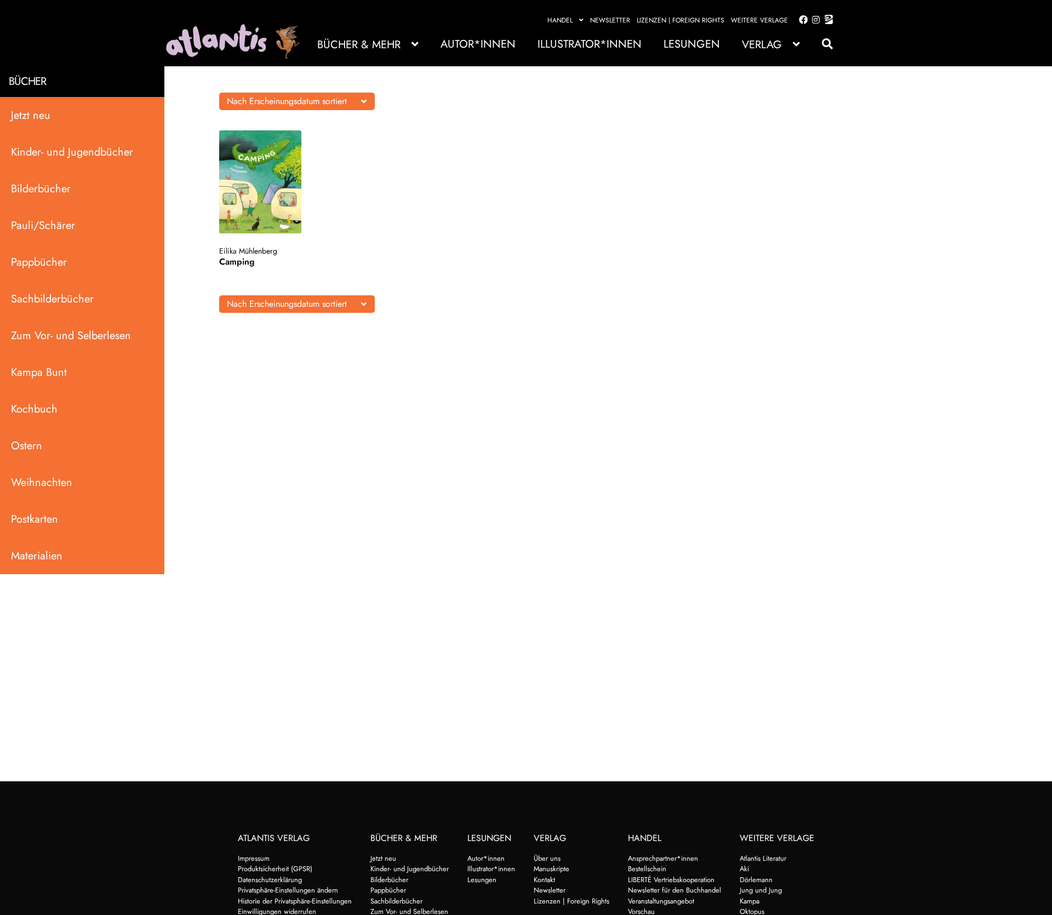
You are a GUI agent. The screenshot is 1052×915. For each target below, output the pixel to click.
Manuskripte (551, 868)
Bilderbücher (41, 189)
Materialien (36, 556)
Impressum (254, 858)
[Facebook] (801, 20)
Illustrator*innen (590, 44)
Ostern (26, 446)
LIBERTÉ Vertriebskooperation (671, 879)
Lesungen (692, 44)
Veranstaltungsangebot (661, 901)
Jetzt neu (30, 115)
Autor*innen (478, 44)
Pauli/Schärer (43, 225)
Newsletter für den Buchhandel (674, 890)
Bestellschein (647, 868)
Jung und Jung (761, 890)
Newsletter (610, 20)
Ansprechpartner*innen (663, 858)
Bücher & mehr (359, 45)
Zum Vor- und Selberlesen (71, 336)
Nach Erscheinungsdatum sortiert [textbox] (287, 101)
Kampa (749, 901)
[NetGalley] (826, 20)
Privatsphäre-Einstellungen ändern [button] (288, 890)
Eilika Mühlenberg (248, 250)
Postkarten (34, 519)
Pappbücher (39, 262)
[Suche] (822, 44)
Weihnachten (41, 482)
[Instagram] (814, 20)
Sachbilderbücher (52, 299)
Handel (560, 20)
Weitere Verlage (759, 20)
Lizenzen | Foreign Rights (680, 20)
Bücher (27, 81)
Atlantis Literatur (763, 858)
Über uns (547, 858)
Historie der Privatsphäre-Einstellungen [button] (295, 901)
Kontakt (544, 879)
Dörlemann (756, 879)
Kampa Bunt (39, 372)
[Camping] (271, 181)
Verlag (762, 45)
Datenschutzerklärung (270, 879)
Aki (744, 868)
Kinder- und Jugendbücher (72, 152)
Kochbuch (34, 409)
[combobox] (297, 101)
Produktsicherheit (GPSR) (275, 868)
